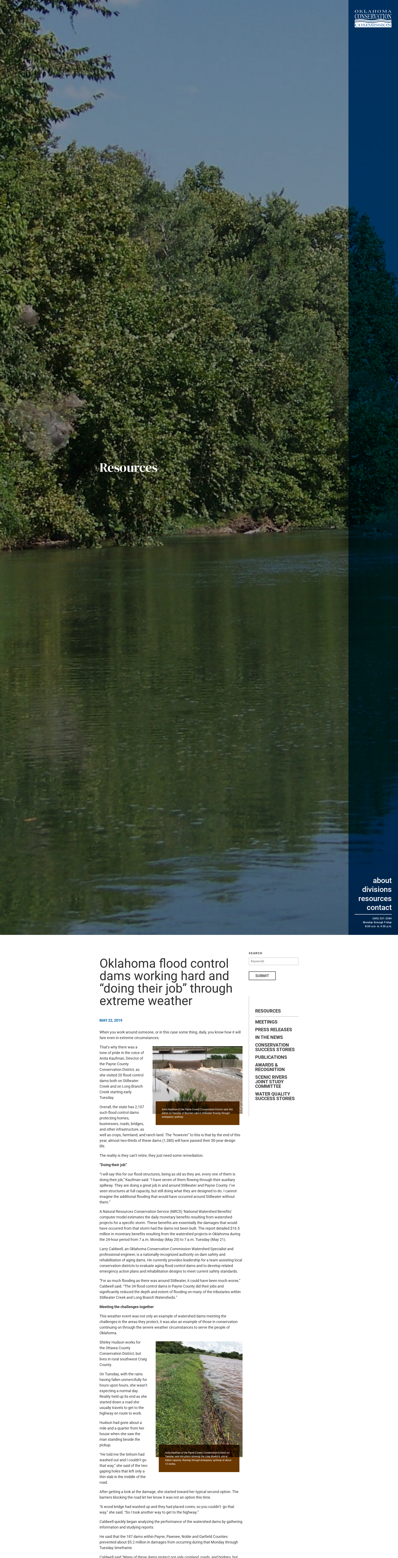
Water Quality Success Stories (275, 1096)
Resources (375, 898)
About (382, 880)
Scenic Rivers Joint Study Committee (271, 1082)
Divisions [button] (377, 889)
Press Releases (273, 1029)
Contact (379, 907)
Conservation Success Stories (275, 1047)
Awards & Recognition (270, 1067)
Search (255, 953)
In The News (269, 1037)
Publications (271, 1057)
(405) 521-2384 (382, 918)
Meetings (266, 1022)
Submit (262, 975)
